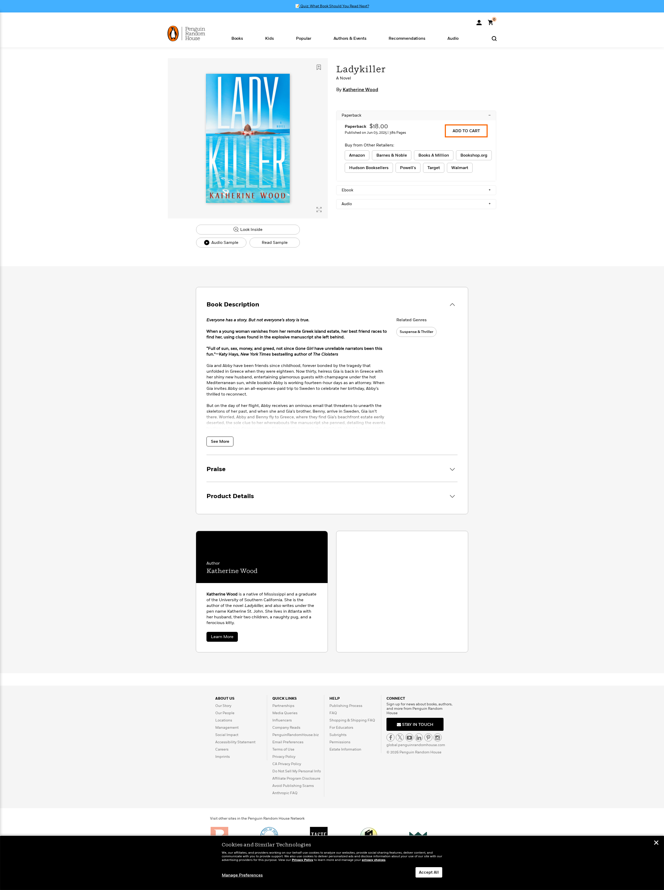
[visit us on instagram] (438, 737)
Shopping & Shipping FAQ (352, 720)
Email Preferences (287, 742)
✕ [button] (656, 843)
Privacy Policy (283, 756)
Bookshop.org (473, 155)
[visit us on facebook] (390, 737)
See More (220, 441)
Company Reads (286, 727)
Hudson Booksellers (369, 168)
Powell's (408, 168)
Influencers (282, 720)
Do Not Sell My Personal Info (296, 771)
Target (433, 168)
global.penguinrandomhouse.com (415, 744)
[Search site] (494, 38)
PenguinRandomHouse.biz (295, 734)
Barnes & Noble (391, 155)
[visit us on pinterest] (428, 737)
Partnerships (283, 705)
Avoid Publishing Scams (293, 785)
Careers (222, 749)
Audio (416, 204)
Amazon (357, 155)
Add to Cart (466, 131)
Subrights (338, 734)
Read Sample (275, 242)
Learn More (224, 638)
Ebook (416, 190)
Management (227, 727)
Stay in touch (417, 724)
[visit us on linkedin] (419, 737)
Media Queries (285, 713)
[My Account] (479, 20)
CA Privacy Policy (286, 763)
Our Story (223, 705)
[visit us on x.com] (400, 737)
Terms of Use (283, 749)
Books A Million (433, 155)
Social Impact (226, 734)
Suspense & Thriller (416, 331)
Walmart (459, 168)
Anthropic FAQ (285, 793)
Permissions (339, 742)
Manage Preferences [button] (242, 875)
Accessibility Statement (235, 742)
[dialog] (332, 863)
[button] (237, 38)
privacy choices (373, 860)
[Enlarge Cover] (319, 209)
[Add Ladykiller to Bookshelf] (319, 67)
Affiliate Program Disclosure (296, 778)
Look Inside (250, 229)
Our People (224, 713)
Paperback (416, 115)
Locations (223, 720)
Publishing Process (345, 705)
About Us (224, 698)
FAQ (333, 713)
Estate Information (345, 749)
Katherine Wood (360, 90)
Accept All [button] (429, 872)
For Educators (341, 727)
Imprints (222, 756)
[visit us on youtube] (409, 737)
